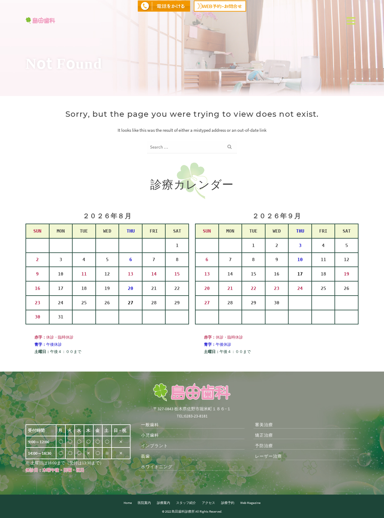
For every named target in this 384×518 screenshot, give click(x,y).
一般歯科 (150, 424)
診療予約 (227, 503)
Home (128, 503)
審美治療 (264, 424)
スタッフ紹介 (186, 503)
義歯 (145, 456)
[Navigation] (351, 21)
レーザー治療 (268, 456)
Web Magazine (250, 503)
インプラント (154, 445)
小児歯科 (150, 435)
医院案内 (144, 503)
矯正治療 (264, 435)
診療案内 (163, 503)
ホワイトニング (156, 466)
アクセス (208, 503)
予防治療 (264, 445)
